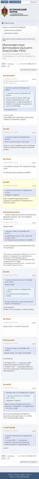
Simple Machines (24, 476)
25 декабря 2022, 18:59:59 (10, 343)
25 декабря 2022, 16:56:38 (10, 322)
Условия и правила (19, 474)
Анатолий (9, 75)
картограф (10, 427)
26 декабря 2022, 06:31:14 (10, 388)
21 (20, 64)
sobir (7, 129)
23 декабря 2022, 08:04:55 (10, 79)
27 (35, 64)
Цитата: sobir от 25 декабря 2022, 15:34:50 (20, 393)
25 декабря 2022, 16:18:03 (10, 222)
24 (27, 64)
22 (23, 64)
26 (33, 64)
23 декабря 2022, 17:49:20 (10, 132)
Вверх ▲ (28, 474)
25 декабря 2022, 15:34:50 (10, 185)
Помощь (10, 474)
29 (4, 66)
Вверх (4, 456)
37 (8, 66)
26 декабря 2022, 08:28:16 (10, 431)
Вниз (3, 64)
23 (25, 64)
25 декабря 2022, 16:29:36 (10, 275)
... (19, 64)
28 (2, 66)
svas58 (8, 384)
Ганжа (8, 159)
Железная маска (12, 212)
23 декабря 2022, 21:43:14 (10, 162)
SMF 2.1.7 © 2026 (15, 476)
